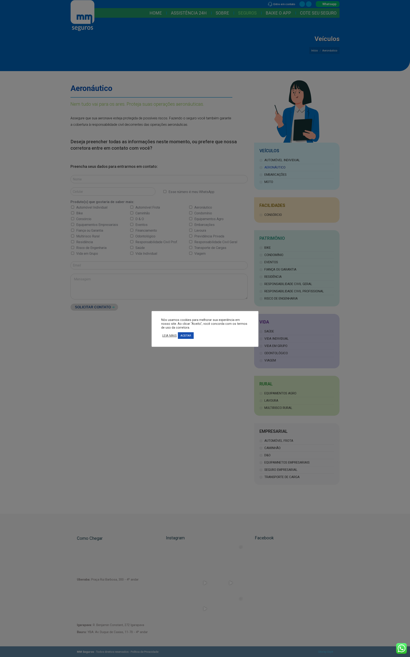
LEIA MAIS (169, 336)
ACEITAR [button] (185, 335)
